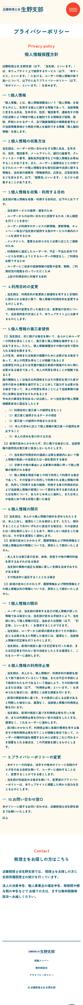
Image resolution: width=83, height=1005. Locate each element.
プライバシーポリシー (41, 974)
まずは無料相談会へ (41, 918)
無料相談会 (41, 967)
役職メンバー (41, 960)
